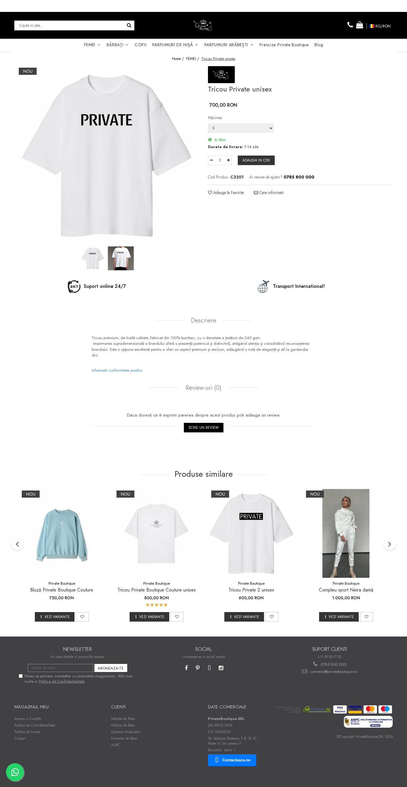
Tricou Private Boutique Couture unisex (156, 589)
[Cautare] (129, 25)
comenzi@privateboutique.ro (333, 671)
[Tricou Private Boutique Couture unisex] (156, 533)
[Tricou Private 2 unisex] (251, 533)
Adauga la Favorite (228, 192)
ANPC (115, 745)
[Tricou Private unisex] (106, 155)
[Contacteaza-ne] (350, 25)
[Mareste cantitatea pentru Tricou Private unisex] (228, 160)
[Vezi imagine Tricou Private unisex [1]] (121, 258)
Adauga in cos (256, 160)
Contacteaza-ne (236, 760)
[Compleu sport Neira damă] (346, 533)
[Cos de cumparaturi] (359, 25)
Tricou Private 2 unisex (251, 589)
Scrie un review (204, 427)
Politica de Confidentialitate (62, 681)
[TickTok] (209, 668)
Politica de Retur (123, 725)
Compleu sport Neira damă (346, 589)
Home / (178, 58)
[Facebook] (186, 668)
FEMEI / (193, 58)
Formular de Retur (124, 738)
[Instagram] (221, 668)
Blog (318, 45)
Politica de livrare (27, 732)
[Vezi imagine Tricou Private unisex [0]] (92, 258)
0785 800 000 (332, 664)
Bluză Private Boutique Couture (61, 589)
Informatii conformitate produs (117, 370)
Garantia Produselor (126, 732)
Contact (20, 738)
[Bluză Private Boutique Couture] (61, 533)
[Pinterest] (197, 668)
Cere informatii (271, 192)
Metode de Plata (123, 718)
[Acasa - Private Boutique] (203, 25)
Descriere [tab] (203, 320)
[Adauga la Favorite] (82, 617)
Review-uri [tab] (202, 387)
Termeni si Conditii (27, 718)
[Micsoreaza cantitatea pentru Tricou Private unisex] (211, 160)
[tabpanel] (106, 155)
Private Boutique (62, 583)
